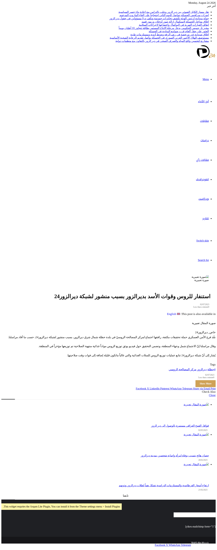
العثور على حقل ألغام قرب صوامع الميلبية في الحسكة (179, 31)
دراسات (205, 140)
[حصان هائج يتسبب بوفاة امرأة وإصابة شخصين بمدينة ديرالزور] (105, 443)
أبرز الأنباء (203, 101)
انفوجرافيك (202, 179)
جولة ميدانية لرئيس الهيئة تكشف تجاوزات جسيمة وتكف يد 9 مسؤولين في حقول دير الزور (159, 18)
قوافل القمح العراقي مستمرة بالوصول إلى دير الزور (180, 425)
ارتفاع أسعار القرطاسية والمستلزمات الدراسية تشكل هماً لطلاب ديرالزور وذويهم (164, 485)
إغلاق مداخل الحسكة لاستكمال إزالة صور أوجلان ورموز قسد (175, 21)
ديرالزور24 (6, 545)
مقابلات (204, 121)
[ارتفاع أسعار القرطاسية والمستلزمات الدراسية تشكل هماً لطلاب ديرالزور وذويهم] (105, 473)
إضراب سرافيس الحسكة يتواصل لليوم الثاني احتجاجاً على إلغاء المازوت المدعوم (164, 15)
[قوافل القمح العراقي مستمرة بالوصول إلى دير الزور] (105, 413)
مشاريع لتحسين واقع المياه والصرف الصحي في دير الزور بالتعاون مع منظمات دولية (162, 40)
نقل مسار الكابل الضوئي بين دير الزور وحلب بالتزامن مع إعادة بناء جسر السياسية (164, 12)
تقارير (205, 218)
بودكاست (204, 199)
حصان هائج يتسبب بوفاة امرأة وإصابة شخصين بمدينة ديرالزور (175, 455)
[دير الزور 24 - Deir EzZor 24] (206, 57)
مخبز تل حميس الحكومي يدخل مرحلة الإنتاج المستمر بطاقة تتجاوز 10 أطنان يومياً (164, 28)
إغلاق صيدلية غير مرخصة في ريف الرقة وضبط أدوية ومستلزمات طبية (169, 34)
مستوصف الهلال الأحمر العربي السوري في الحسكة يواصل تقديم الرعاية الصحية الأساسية (159, 37)
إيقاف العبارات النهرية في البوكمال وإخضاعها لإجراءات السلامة (174, 24)
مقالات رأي (202, 160)
